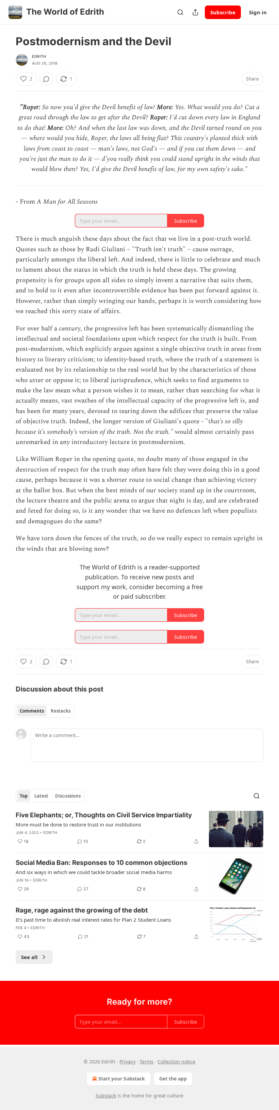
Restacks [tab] (60, 711)
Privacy (127, 1061)
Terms (146, 1061)
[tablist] (45, 711)
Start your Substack (121, 1078)
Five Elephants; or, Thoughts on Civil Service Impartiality (104, 815)
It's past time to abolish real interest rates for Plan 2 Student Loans (93, 919)
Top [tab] (24, 796)
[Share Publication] (195, 12)
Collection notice (176, 1061)
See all (29, 957)
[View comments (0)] (46, 79)
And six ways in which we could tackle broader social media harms (94, 872)
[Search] (180, 12)
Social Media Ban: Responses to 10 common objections (101, 863)
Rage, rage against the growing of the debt (82, 910)
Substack (106, 1095)
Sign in (258, 12)
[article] (139, 829)
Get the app (173, 1078)
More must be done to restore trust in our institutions (78, 824)
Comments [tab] (32, 711)
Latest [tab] (41, 796)
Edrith (39, 56)
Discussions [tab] (68, 796)
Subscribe (222, 12)
